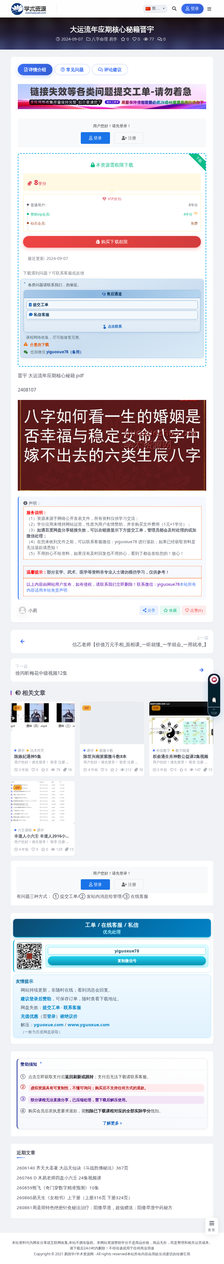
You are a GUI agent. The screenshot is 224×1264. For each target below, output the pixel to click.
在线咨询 (214, 695)
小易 (32, 610)
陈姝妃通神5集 (27, 756)
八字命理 (100, 39)
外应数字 (163, 750)
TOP (214, 713)
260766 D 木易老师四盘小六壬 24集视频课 (59, 1178)
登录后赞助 (40, 998)
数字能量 (183, 750)
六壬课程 (25, 830)
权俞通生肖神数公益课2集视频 (180, 756)
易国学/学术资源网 (79, 1253)
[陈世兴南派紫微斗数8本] (112, 723)
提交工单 (40, 305)
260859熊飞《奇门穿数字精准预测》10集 (58, 1187)
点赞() (196, 610)
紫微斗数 (106, 750)
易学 (113, 39)
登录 (195, 8)
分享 (151, 610)
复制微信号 (127, 960)
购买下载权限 (114, 241)
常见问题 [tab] (75, 69)
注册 (132, 138)
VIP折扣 (115, 198)
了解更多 (111, 1123)
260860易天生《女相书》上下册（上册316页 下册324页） (74, 1197)
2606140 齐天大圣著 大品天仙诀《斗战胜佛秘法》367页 (72, 1168)
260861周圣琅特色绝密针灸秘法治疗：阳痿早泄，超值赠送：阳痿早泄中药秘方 (94, 1207)
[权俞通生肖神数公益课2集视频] (181, 723)
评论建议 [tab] (113, 69)
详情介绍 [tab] (37, 69)
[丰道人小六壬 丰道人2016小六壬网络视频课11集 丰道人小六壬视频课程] (43, 802)
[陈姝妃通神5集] (43, 723)
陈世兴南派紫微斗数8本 (105, 756)
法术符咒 (37, 750)
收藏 (173, 610)
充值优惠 (29, 1016)
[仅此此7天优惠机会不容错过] (112, 98)
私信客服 (41, 314)
